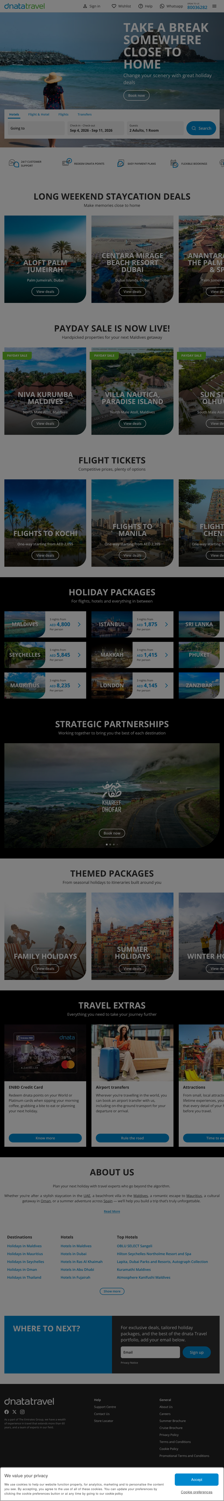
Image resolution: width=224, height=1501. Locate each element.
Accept (196, 1479)
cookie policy (114, 1493)
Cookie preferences (197, 1491)
